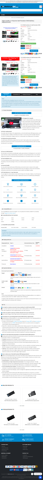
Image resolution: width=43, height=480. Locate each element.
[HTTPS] (30, 469)
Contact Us (25, 455)
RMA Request (25, 458)
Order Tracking (4, 455)
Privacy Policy (4, 450)
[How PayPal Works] (23, 469)
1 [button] (19, 405)
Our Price (22, 48)
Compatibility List (16, 94)
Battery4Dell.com (11, 474)
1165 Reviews (29, 26)
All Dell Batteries (7, 17)
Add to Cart (34, 50)
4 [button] (23, 405)
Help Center (25, 446)
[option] (10, 33)
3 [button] (22, 405)
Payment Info (4, 458)
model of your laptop (18, 321)
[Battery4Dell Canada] (11, 6)
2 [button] (20, 405)
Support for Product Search (10, 213)
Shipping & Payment (27, 94)
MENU (3, 15)
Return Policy (25, 449)
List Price (22, 45)
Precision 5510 (28, 321)
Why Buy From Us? (5, 449)
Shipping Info (4, 456)
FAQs (37, 94)
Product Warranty (5, 447)
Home (2, 17)
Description (6, 94)
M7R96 (13, 322)
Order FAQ (25, 447)
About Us (3, 446)
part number (37, 321)
